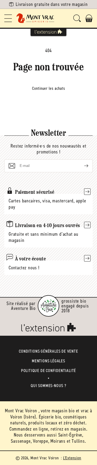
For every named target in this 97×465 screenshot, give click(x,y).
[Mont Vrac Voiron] (35, 18)
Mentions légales (48, 361)
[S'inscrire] (81, 165)
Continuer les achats (48, 88)
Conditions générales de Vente (48, 351)
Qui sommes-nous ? (48, 385)
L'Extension (72, 458)
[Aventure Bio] (48, 306)
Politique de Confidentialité (48, 370)
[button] (8, 18)
